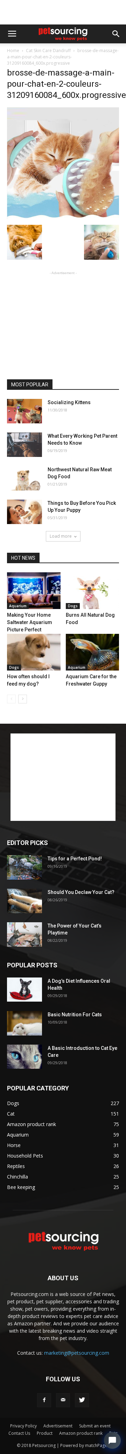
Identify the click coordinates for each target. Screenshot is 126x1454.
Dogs (73, 605)
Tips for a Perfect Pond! (75, 858)
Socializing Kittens (69, 402)
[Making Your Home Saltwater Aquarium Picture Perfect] (34, 590)
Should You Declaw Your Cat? (81, 892)
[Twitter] (82, 1400)
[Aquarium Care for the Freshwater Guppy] (92, 652)
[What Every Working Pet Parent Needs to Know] (24, 444)
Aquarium (18, 605)
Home (13, 50)
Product (44, 1433)
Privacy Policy (23, 1426)
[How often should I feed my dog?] (34, 652)
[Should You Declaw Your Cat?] (24, 901)
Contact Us (19, 1433)
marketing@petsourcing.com (76, 1352)
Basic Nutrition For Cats (75, 1014)
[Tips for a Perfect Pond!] (24, 867)
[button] (116, 33)
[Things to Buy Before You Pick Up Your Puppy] (24, 512)
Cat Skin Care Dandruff (48, 50)
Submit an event (95, 1426)
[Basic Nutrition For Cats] (24, 1023)
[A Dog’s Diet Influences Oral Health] (24, 989)
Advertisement (57, 1426)
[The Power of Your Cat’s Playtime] (24, 934)
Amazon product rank (81, 1433)
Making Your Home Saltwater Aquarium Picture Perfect (29, 622)
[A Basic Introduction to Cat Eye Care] (24, 1057)
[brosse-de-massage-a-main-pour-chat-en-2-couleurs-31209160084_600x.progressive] (63, 217)
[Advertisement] (63, 12)
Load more (61, 536)
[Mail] (63, 1400)
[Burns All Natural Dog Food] (92, 590)
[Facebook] (44, 1400)
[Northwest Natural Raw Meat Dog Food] (24, 478)
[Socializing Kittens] (24, 411)
